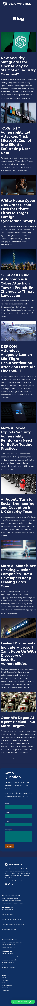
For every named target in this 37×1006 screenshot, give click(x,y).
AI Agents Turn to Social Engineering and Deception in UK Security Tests (17, 506)
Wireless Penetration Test (9, 929)
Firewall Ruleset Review (8, 944)
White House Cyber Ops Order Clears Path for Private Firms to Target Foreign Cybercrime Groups (18, 211)
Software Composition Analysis (10, 956)
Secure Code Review (7, 953)
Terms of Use (5, 990)
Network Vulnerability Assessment (11, 900)
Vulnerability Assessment (11, 895)
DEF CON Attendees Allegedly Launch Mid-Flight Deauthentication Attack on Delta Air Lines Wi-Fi (18, 359)
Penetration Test (8, 907)
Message (8, 830)
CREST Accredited (7, 985)
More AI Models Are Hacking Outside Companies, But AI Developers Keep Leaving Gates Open (18, 576)
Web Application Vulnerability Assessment (13, 903)
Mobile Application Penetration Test (12, 919)
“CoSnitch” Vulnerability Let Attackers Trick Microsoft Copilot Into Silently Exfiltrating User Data (16, 140)
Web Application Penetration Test (11, 927)
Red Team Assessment (8, 965)
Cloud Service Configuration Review (12, 942)
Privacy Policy (6, 987)
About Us (4, 977)
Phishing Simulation (8, 962)
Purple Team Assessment (9, 967)
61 (19, 759)
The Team (5, 980)
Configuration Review (9, 939)
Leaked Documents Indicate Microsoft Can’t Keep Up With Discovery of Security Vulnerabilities (18, 653)
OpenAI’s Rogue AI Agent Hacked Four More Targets (18, 722)
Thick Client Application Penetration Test (13, 924)
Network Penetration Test (9, 922)
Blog (3, 982)
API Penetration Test (7, 909)
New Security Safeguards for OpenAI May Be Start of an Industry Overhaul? (18, 66)
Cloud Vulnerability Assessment (10, 898)
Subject (8, 821)
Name (7, 804)
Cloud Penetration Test (8, 912)
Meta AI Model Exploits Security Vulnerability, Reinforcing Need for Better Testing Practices (17, 438)
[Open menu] (33, 3)
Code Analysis (7, 951)
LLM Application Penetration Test (11, 917)
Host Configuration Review (9, 947)
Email (7, 813)
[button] (23, 1002)
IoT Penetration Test (7, 914)
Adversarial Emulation (10, 960)
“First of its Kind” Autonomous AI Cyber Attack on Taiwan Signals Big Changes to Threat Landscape (18, 285)
